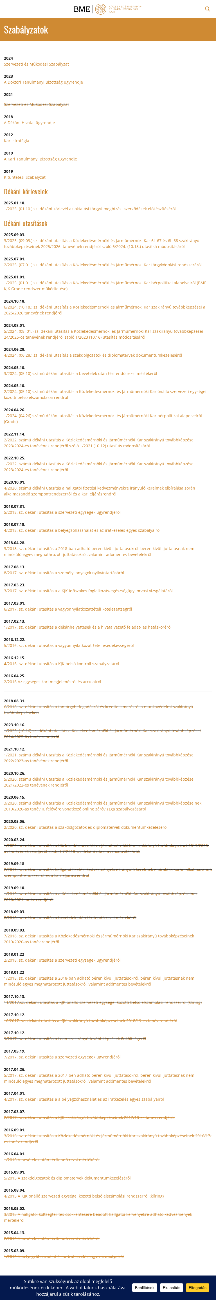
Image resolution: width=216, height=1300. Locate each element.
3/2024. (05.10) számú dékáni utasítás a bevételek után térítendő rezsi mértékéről (80, 373)
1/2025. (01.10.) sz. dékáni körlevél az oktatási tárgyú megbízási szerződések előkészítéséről (90, 208)
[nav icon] (14, 9)
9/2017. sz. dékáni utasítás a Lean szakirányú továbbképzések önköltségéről (75, 1038)
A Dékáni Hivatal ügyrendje (29, 122)
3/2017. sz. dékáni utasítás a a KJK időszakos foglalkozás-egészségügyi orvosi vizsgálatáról (88, 590)
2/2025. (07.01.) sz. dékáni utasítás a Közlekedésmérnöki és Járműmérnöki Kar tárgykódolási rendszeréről (103, 264)
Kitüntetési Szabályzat (25, 177)
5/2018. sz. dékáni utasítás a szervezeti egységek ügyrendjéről (62, 512)
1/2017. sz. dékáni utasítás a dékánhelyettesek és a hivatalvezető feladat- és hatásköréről (88, 627)
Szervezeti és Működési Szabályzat (36, 64)
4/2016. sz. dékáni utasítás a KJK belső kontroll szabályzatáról (61, 663)
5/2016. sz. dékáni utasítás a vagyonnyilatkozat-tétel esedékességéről (69, 645)
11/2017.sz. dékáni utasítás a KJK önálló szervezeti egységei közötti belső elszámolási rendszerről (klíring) (103, 1002)
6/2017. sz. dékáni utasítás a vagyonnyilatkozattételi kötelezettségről (68, 609)
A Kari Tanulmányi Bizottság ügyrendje (40, 159)
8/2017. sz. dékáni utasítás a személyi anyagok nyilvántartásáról (64, 572)
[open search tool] (207, 9)
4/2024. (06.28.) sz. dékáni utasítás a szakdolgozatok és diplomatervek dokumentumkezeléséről (93, 355)
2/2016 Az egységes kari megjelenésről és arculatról (52, 681)
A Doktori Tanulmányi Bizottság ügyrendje (43, 82)
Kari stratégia (16, 140)
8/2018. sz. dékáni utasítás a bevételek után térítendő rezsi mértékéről (70, 917)
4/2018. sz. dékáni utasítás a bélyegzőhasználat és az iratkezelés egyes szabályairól (82, 530)
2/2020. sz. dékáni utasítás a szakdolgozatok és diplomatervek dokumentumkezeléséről (86, 827)
